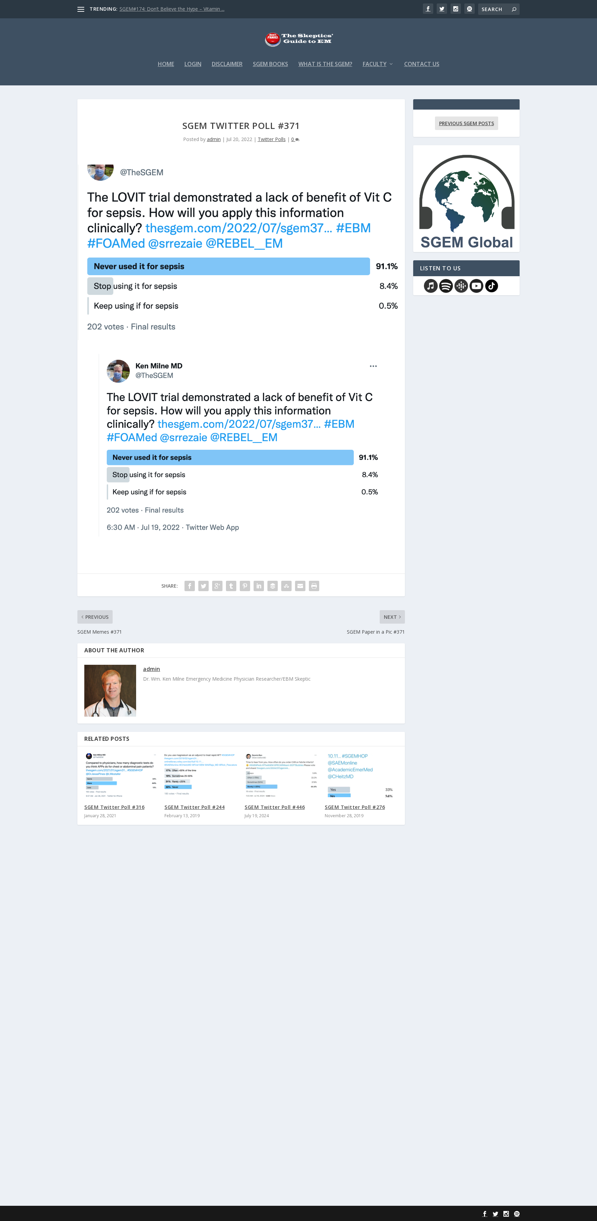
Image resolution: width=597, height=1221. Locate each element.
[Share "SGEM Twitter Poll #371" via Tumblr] (231, 586)
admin (214, 139)
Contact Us (421, 64)
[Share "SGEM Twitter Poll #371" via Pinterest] (245, 586)
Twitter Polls (272, 139)
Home (166, 64)
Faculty (375, 64)
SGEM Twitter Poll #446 (275, 807)
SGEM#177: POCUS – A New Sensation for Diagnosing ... (183, 9)
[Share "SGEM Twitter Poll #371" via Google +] (217, 586)
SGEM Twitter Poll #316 (114, 807)
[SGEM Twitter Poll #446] (281, 775)
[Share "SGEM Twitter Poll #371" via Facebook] (190, 586)
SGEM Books (270, 64)
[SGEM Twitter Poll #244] (201, 775)
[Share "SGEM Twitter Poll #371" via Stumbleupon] (286, 586)
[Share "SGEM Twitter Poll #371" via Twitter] (203, 586)
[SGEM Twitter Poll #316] (121, 775)
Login (192, 64)
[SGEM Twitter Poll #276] (361, 775)
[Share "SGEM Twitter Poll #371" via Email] (300, 586)
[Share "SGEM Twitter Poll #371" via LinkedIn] (259, 586)
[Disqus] (241, 932)
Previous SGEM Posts (466, 123)
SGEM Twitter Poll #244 (194, 807)
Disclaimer (227, 64)
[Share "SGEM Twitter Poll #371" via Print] (314, 586)
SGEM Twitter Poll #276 (355, 807)
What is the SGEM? (325, 64)
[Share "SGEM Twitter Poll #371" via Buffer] (272, 586)
